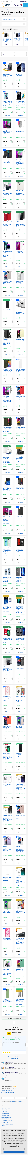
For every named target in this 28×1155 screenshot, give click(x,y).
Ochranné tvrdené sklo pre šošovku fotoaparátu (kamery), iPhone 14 (20, 312)
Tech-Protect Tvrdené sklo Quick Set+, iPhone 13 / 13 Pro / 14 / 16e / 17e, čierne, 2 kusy (7, 459)
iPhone (12, 9)
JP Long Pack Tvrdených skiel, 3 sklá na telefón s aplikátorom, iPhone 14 (7, 132)
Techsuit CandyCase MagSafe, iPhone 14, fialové (7, 848)
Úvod (2, 9)
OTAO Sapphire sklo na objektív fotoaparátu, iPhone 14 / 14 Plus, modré (7, 490)
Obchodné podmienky (7, 1109)
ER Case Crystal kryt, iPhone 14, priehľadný (7, 879)
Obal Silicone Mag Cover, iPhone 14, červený (20, 398)
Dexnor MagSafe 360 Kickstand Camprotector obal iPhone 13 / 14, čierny (20, 458)
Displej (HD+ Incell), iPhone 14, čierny (20, 755)
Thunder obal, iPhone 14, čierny (20, 667)
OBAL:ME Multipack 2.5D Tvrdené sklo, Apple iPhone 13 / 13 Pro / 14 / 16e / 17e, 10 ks (20, 849)
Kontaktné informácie (6, 1120)
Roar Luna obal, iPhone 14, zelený (20, 970)
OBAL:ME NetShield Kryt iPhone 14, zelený (7, 1000)
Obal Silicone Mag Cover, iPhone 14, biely (7, 282)
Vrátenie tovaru (5, 1113)
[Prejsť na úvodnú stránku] (5, 5)
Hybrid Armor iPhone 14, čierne (20, 488)
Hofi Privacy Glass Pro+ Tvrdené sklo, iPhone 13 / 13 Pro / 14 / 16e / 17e (7, 429)
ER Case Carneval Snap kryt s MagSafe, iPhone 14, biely (20, 283)
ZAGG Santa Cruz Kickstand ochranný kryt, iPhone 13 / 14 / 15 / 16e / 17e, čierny (20, 1002)
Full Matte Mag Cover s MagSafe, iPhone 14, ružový (7, 940)
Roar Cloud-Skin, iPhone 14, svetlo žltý (20, 341)
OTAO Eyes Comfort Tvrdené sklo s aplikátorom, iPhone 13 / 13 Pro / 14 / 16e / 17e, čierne (20, 881)
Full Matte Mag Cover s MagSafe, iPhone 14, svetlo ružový (7, 698)
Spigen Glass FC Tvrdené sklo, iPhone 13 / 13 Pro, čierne (20, 911)
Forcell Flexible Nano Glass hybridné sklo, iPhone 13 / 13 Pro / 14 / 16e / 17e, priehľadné (7, 756)
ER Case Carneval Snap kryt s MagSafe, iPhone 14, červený (7, 223)
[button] (15, 5)
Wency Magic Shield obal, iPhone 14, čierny (7, 161)
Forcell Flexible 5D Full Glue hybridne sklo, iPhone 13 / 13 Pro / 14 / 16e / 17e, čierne (7, 639)
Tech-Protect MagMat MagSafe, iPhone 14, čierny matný (20, 638)
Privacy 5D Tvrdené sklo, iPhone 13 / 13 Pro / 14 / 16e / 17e (7, 74)
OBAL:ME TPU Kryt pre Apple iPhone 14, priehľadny (20, 370)
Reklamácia (4, 1111)
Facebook (12, 1101)
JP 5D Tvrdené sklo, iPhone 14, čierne (20, 253)
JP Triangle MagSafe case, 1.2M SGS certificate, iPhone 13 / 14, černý (7, 342)
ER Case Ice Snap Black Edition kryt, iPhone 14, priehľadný (7, 579)
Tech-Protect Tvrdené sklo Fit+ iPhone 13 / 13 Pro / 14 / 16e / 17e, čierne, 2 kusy (7, 669)
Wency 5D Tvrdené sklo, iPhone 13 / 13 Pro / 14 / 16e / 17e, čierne (7, 103)
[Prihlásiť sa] (18, 5)
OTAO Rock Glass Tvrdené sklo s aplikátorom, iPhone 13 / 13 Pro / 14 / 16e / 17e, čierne (7, 819)
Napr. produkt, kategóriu (11, 34)
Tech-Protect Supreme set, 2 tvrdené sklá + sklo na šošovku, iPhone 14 (7, 972)
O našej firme (4, 1122)
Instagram (19, 1101)
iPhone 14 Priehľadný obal (20, 130)
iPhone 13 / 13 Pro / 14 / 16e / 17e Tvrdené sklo (18, 39)
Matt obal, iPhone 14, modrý (20, 428)
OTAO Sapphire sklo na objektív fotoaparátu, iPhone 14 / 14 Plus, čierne (7, 609)
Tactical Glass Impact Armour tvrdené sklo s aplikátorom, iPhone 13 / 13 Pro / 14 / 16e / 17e (20, 609)
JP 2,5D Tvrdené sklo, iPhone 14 (7, 785)
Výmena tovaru (5, 1115)
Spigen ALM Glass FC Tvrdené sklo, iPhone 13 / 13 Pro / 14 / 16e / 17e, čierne (20, 699)
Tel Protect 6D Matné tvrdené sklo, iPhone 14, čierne (20, 549)
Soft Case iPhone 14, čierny (20, 517)
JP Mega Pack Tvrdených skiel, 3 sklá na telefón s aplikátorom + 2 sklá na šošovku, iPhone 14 (20, 163)
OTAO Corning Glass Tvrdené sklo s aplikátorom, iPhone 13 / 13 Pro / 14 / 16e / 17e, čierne (20, 787)
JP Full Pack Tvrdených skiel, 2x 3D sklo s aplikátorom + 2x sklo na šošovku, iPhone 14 (7, 399)
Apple (7, 9)
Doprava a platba (5, 1108)
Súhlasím (14, 1151)
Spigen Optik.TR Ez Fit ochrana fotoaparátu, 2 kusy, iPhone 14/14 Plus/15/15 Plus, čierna (20, 941)
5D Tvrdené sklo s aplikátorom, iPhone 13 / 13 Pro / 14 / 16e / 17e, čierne (7, 254)
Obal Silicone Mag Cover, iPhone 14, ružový (20, 817)
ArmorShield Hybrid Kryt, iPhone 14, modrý (20, 727)
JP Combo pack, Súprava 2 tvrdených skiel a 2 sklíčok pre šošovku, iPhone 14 (7, 194)
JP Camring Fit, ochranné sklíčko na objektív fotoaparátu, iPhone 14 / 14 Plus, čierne (7, 520)
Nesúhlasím (14, 1149)
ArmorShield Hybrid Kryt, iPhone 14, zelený (7, 911)
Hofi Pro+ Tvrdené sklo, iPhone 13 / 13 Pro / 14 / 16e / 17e (7, 370)
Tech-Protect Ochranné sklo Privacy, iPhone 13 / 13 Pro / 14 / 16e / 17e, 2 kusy (20, 224)
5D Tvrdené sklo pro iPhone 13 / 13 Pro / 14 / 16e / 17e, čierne (7, 40)
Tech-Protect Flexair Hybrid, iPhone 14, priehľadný (19, 579)
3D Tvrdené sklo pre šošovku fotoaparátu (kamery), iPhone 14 (20, 193)
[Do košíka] (11, 83)
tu (18, 1146)
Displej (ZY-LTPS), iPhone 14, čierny (7, 310)
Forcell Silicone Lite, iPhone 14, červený (7, 727)
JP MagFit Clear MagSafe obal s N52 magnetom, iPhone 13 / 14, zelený (7, 550)
